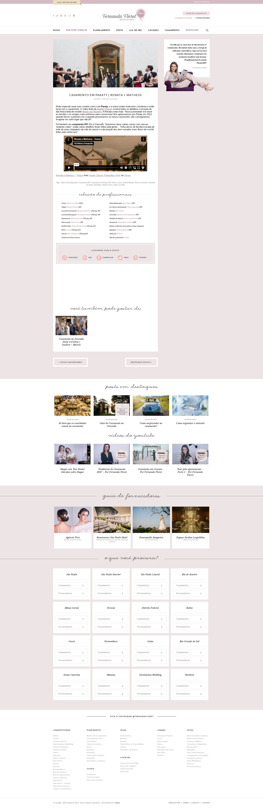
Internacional (126, 769)
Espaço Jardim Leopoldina (190, 537)
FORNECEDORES (203, 18)
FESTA (119, 30)
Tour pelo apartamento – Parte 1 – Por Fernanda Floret (190, 472)
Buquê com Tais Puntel (72, 469)
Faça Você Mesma (195, 752)
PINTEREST (142, 257)
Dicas (89, 747)
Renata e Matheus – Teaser (69, 175)
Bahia (55, 736)
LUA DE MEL (135, 30)
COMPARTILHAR (108, 257)
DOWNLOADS (192, 30)
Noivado (91, 758)
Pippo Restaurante (79, 226)
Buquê (123, 741)
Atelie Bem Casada (125, 222)
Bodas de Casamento (97, 736)
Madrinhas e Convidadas (132, 744)
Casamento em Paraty (99, 182)
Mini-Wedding (194, 761)
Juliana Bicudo (128, 182)
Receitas (161, 752)
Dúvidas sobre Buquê (72, 472)
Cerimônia (92, 741)
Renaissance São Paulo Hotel (112, 537)
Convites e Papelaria (197, 744)
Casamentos (64, 585)
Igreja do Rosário (84, 211)
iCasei (119, 182)
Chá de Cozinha (94, 744)
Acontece (91, 774)
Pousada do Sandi (84, 214)
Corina (68, 230)
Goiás (56, 752)
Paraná (56, 766)
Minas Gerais (59, 758)
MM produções (76, 218)
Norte (56, 764)
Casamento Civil (94, 738)
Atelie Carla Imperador (69, 182)
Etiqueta (91, 752)
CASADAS (153, 30)
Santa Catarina (60, 778)
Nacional (124, 771)
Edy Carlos (119, 211)
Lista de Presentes (96, 755)
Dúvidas (90, 750)
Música (190, 764)
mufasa (117, 803)
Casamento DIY (84, 182)
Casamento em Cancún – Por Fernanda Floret (151, 470)
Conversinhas (93, 777)
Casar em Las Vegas (129, 763)
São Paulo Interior (61, 786)
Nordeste (57, 761)
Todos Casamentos (62, 789)
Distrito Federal (60, 747)
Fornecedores (65, 593)
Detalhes (191, 750)
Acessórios (125, 736)
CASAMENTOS (172, 30)
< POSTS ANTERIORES (70, 362)
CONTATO (195, 803)
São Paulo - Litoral (61, 783)
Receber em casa (165, 750)
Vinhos (160, 755)
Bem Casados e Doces (197, 736)
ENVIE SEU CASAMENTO (196, 13)
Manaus (57, 755)
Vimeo (127, 175)
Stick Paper (97, 185)
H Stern (120, 233)
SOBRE (186, 803)
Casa (159, 738)
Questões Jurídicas (96, 761)
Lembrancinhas (194, 758)
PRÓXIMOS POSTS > (141, 362)
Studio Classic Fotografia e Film (105, 175)
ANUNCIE (206, 803)
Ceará (56, 738)
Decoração (162, 741)
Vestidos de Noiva (129, 750)
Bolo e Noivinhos (195, 738)
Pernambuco (59, 769)
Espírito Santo (59, 750)
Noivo (123, 747)
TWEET (126, 257)
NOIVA (56, 30)
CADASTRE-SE (205, 2)
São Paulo (57, 780)
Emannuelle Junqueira (151, 537)
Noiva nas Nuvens (92, 111)
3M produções (133, 207)
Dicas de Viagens (128, 766)
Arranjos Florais (165, 736)
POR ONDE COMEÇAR (76, 30)
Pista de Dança (194, 766)
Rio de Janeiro (60, 772)
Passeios (161, 747)
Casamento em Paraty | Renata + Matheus (105, 95)
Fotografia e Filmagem (198, 755)
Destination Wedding (63, 744)
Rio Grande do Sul (61, 775)
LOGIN (196, 2)
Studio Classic (107, 185)
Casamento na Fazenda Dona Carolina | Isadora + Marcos (71, 341)
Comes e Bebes (194, 741)
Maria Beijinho (73, 233)
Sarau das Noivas (95, 780)
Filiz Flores (112, 182)
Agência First (73, 537)
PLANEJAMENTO (101, 30)
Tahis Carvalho (119, 185)
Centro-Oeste (60, 741)
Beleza (123, 738)
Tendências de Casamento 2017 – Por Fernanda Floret (112, 470)
